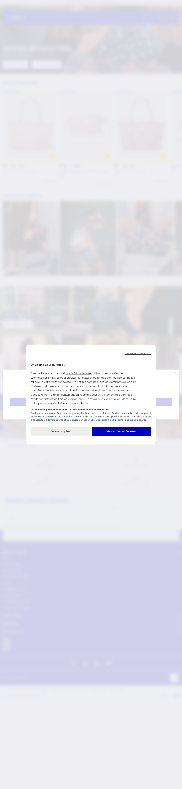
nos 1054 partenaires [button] (79, 373)
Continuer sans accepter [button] (138, 353)
